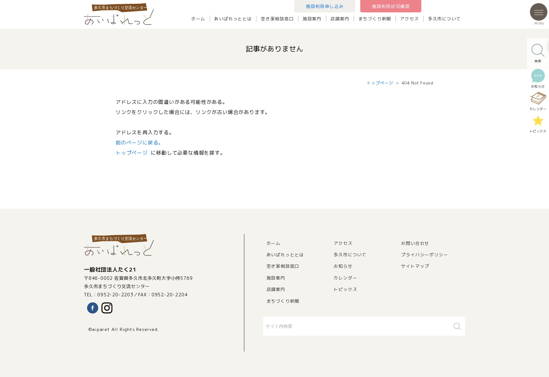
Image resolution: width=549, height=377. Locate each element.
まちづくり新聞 (374, 19)
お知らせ (343, 266)
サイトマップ (415, 266)
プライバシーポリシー (424, 255)
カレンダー (345, 278)
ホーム (198, 19)
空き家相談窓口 (277, 19)
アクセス (409, 19)
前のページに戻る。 (140, 142)
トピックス (345, 289)
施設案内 (312, 19)
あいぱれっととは (233, 19)
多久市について (444, 19)
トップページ (380, 83)
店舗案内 (339, 19)
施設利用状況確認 (391, 6)
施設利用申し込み (324, 6)
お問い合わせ (415, 243)
